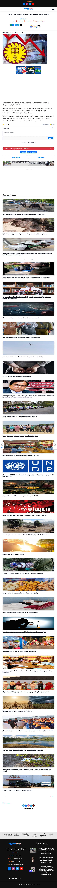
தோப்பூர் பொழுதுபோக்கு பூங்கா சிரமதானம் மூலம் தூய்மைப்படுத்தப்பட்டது (20, 436)
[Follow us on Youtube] (33, 805)
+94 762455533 (18, 858)
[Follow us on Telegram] (23, 805)
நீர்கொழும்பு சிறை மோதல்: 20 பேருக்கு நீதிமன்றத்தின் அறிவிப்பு (18, 790)
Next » (51, 796)
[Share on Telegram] (18, 25)
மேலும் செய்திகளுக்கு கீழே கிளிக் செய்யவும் (17, 148)
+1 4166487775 (17, 856)
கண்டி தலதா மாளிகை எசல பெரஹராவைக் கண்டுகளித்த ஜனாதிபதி (19, 651)
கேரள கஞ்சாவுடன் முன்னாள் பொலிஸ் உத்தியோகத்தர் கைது (17, 376)
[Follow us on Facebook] (26, 805)
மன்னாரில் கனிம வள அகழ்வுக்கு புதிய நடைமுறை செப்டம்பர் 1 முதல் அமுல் (21, 455)
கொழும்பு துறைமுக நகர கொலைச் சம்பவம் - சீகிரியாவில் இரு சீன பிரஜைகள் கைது (23, 573)
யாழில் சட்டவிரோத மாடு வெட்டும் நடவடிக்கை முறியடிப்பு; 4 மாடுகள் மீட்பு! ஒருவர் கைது (24, 214)
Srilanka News (23, 19)
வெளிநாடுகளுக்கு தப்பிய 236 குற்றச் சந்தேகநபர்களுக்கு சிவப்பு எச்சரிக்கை (21, 337)
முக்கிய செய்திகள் (16, 157)
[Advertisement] (28, 89)
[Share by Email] (21, 25)
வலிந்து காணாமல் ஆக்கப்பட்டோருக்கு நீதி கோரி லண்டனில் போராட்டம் (20, 416)
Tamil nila (6, 32)
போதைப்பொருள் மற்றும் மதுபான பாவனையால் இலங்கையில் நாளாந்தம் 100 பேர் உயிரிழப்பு (24, 632)
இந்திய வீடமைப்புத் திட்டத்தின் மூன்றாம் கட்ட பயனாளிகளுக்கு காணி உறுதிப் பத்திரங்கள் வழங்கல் (26, 692)
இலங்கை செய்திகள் (29, 21)
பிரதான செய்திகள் (40, 21)
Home (14, 21)
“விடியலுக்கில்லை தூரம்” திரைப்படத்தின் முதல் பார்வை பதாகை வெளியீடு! (21, 495)
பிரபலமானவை (41, 157)
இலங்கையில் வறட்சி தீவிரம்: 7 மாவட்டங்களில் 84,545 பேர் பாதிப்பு (18, 711)
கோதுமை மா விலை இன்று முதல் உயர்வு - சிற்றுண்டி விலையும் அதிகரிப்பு (20, 593)
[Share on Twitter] (16, 25)
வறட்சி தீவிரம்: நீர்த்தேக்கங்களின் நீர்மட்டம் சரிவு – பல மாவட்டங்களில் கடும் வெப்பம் (23, 750)
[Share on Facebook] (13, 25)
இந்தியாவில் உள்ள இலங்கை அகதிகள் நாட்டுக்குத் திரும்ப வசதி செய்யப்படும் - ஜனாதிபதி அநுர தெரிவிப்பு (28, 730)
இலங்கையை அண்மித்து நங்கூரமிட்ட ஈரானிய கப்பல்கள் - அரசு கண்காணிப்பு (21, 318)
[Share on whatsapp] (11, 25)
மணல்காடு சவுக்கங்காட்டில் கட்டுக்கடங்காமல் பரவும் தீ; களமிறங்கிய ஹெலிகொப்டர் (23, 356)
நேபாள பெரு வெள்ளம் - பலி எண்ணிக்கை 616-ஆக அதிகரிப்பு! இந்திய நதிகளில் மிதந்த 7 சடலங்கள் (27, 534)
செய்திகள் (19, 21)
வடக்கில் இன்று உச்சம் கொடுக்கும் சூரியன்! (13, 554)
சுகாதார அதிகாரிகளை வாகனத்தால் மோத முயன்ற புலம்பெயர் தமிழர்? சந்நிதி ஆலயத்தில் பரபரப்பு (26, 277)
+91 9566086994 (16, 861)
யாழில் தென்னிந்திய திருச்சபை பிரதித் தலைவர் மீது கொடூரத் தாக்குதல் (20, 612)
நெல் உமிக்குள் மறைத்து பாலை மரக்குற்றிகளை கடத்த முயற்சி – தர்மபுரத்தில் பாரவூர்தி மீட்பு (25, 234)
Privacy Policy (15, 852)
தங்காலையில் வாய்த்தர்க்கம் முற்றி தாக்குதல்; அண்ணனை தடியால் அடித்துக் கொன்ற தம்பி (25, 515)
